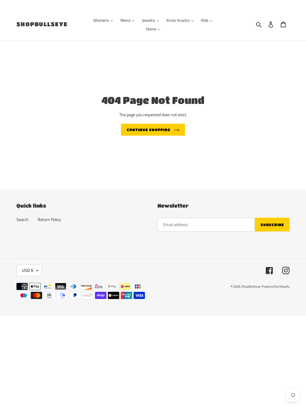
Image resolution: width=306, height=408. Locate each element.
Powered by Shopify (276, 286)
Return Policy (49, 219)
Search (22, 219)
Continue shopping (148, 130)
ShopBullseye (42, 24)
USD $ (27, 270)
